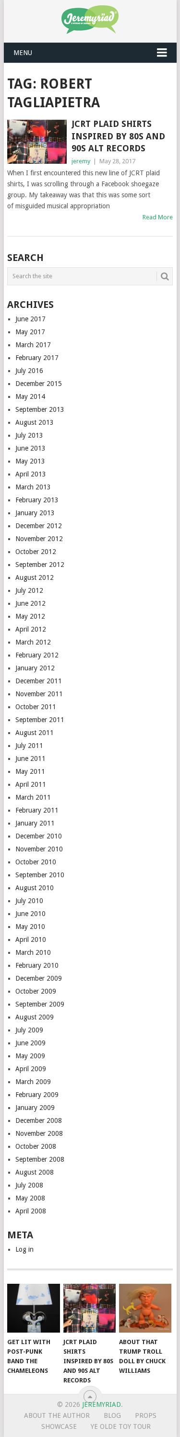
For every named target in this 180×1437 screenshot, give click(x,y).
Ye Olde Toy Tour (121, 1426)
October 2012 (35, 551)
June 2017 (30, 319)
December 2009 (38, 978)
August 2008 (34, 1172)
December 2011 (38, 681)
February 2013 (37, 500)
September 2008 (39, 1159)
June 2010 (30, 913)
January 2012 (35, 668)
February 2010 (37, 965)
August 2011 (34, 732)
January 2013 (35, 513)
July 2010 (29, 901)
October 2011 (35, 707)
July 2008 (29, 1185)
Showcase (59, 1426)
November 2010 (39, 849)
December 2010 (38, 836)
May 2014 (30, 396)
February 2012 (37, 655)
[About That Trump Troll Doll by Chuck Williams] (145, 1308)
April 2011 (30, 784)
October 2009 (35, 991)
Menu (22, 53)
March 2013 (33, 487)
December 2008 (38, 1120)
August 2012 (34, 577)
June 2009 (30, 1043)
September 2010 (39, 875)
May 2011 (30, 771)
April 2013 (30, 474)
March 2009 (33, 1082)
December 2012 (38, 526)
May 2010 (30, 926)
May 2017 (30, 332)
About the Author (57, 1415)
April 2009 (30, 1069)
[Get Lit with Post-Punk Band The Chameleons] (33, 1308)
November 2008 (39, 1133)
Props (145, 1415)
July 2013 (29, 435)
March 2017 (33, 345)
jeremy (81, 161)
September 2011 (39, 720)
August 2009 (34, 1017)
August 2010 (34, 888)
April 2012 (30, 629)
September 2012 (39, 564)
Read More (158, 217)
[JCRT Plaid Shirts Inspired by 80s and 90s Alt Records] (37, 142)
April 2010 (30, 939)
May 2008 (30, 1198)
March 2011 (33, 797)
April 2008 (30, 1211)
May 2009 (30, 1056)
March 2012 (33, 642)
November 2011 (39, 694)
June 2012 (30, 603)
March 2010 (33, 952)
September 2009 (39, 1004)
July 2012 (29, 590)
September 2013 (39, 409)
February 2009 (37, 1094)
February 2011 (37, 810)
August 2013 (34, 422)
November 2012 (39, 539)
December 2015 (38, 383)
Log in (24, 1249)
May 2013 (30, 461)
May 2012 (30, 616)
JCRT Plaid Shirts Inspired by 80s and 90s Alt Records (118, 136)
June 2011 (30, 758)
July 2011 (29, 745)
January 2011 (35, 823)
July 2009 (29, 1030)
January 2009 (35, 1107)
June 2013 (30, 448)
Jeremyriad (101, 1404)
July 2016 (29, 370)
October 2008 (35, 1146)
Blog (112, 1415)
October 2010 (35, 862)
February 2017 (37, 358)
